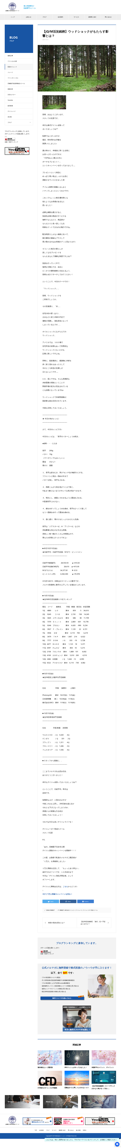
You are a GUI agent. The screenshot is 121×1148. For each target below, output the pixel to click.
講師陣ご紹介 (92, 17)
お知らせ (28, 17)
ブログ (45, 17)
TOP (36, 1130)
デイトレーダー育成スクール (90, 910)
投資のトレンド (12, 67)
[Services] (22, 1107)
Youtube (10, 100)
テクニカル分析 (12, 61)
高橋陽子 (52, 910)
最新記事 (10, 55)
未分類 (10, 117)
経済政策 (10, 106)
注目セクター (12, 94)
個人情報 (78, 1130)
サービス (76, 17)
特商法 (84, 1130)
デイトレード (12, 111)
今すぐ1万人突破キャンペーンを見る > (57, 894)
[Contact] (98, 1107)
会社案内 (60, 17)
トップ (13, 17)
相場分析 (10, 89)
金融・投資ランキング (47, 954)
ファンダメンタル (13, 78)
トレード (10, 72)
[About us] (60, 1107)
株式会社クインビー (70, 910)
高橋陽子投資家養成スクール (16, 83)
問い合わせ (108, 17)
